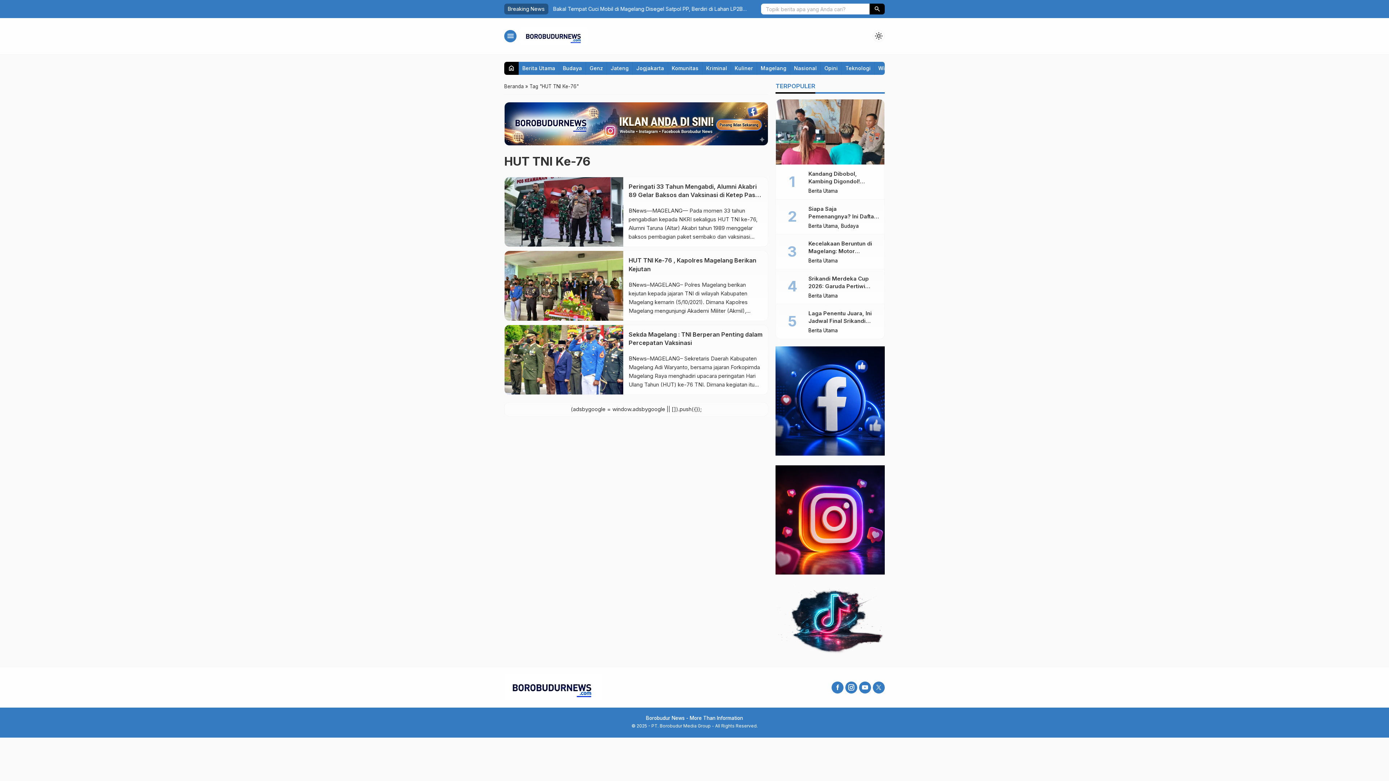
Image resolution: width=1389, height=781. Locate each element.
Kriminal (716, 68)
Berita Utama (538, 68)
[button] (877, 9)
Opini (831, 68)
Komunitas (685, 68)
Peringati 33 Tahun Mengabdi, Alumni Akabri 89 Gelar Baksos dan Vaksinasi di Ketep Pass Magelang (694, 195)
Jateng (620, 68)
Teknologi (858, 68)
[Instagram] (851, 687)
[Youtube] (865, 687)
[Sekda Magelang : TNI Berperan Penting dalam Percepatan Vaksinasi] (564, 359)
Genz (596, 68)
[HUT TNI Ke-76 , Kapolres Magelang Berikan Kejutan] (564, 285)
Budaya (572, 68)
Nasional (805, 68)
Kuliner (744, 68)
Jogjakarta (650, 68)
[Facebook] (838, 687)
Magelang (773, 68)
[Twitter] (879, 687)
